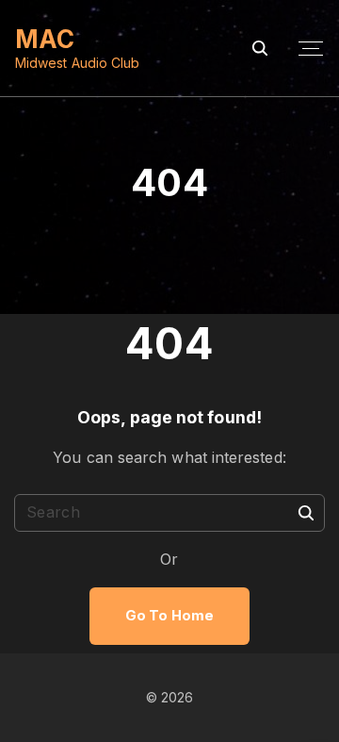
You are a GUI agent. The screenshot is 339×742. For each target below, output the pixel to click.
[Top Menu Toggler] (310, 49)
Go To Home (169, 615)
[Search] (306, 512)
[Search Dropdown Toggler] (260, 48)
